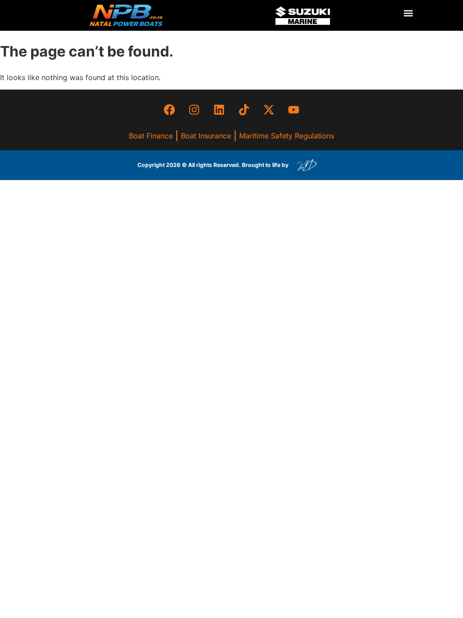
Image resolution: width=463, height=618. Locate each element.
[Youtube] (294, 110)
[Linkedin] (219, 110)
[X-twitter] (269, 110)
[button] (408, 13)
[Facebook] (169, 110)
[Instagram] (194, 110)
